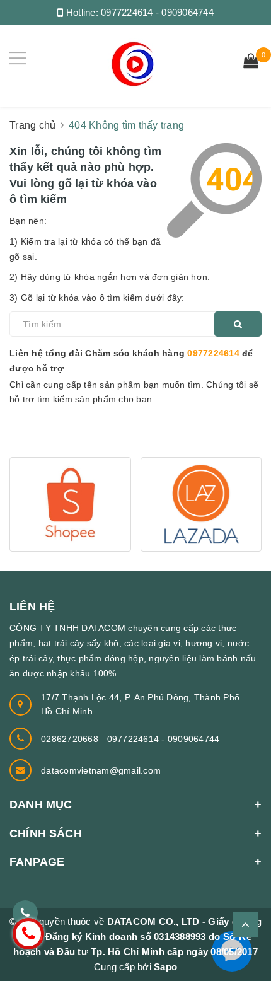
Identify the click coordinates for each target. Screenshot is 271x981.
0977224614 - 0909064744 (157, 12)
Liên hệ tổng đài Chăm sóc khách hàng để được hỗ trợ (131, 360)
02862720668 (71, 739)
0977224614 (213, 353)
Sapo (165, 966)
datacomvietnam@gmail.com (101, 770)
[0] (250, 62)
